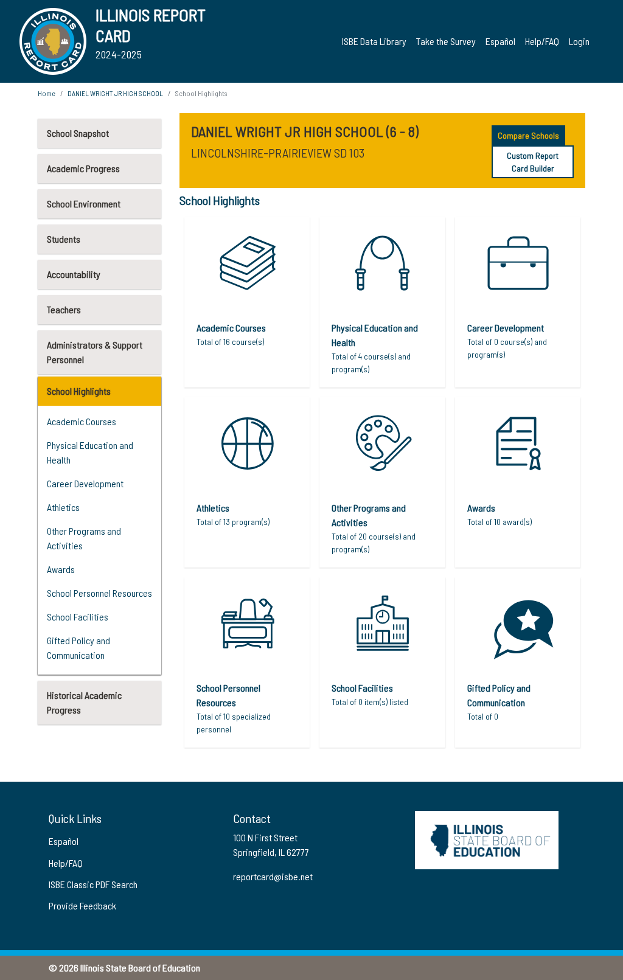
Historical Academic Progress (84, 702)
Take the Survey (446, 41)
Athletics (63, 507)
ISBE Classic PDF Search (93, 884)
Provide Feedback (82, 905)
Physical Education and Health (90, 452)
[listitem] (247, 302)
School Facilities (77, 616)
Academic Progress (83, 168)
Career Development (85, 483)
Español (500, 41)
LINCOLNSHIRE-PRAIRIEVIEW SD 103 (277, 152)
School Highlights (79, 391)
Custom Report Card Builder (533, 161)
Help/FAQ (542, 41)
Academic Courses (81, 421)
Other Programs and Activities (84, 538)
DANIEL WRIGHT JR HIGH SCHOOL (115, 93)
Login (579, 41)
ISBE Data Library (374, 41)
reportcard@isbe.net (273, 876)
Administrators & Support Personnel (94, 352)
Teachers (64, 309)
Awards (61, 569)
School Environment (83, 203)
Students (63, 239)
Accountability (73, 274)
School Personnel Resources (99, 593)
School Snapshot (78, 133)
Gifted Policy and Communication (78, 647)
